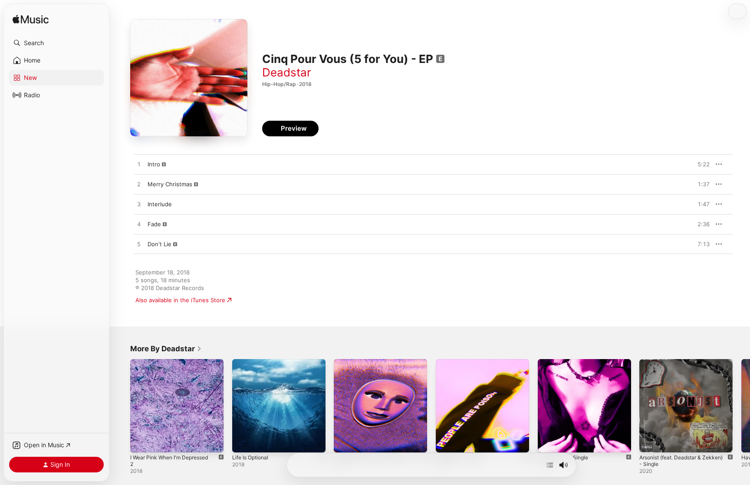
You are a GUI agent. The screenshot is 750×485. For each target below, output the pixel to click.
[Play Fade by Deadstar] (139, 224)
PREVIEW (700, 164)
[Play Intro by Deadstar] (139, 164)
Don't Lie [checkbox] (159, 244)
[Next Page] (741, 405)
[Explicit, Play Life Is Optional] (243, 441)
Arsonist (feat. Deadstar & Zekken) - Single (674, 366)
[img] (31, 20)
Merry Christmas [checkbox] (170, 184)
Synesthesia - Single (565, 362)
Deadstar (286, 72)
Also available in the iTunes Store (180, 300)
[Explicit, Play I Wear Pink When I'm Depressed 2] (141, 441)
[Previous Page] (121, 405)
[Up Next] (550, 465)
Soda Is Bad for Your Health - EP (377, 362)
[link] (166, 348)
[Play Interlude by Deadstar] (139, 204)
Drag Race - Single (461, 362)
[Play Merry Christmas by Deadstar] (139, 184)
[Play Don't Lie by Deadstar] (139, 244)
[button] (56, 43)
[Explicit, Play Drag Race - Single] (446, 441)
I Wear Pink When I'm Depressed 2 (176, 362)
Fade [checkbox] (154, 224)
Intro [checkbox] (154, 164)
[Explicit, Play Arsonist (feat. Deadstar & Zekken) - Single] (650, 441)
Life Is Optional (252, 362)
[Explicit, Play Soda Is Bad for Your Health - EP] (344, 441)
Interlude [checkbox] (160, 204)
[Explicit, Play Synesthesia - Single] (548, 441)
